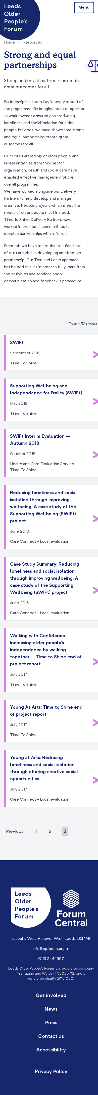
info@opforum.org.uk (51, 949)
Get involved (51, 995)
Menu (84, 8)
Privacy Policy (51, 1071)
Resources (32, 43)
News (51, 1009)
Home (9, 43)
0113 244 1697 (51, 959)
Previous (14, 831)
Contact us (51, 1036)
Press (51, 1022)
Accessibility (51, 1050)
